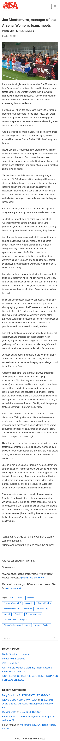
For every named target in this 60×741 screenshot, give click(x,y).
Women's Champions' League (17, 625)
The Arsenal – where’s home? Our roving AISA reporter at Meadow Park (28, 704)
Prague (23, 620)
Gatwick (18, 614)
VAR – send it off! (10, 663)
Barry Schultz (8, 695)
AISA (20, 598)
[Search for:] (30, 638)
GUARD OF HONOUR (31, 712)
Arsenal (30, 598)
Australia (29, 603)
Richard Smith (9, 712)
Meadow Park (10, 620)
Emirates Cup (43, 609)
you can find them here (32, 577)
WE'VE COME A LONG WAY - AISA (19, 700)
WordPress (39, 738)
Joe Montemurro (33, 614)
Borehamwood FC (12, 609)
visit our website (14, 588)
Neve (17, 738)
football (7, 614)
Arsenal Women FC (12, 603)
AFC (12, 598)
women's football (42, 625)
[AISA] (10, 6)
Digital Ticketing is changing (16, 654)
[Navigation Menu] (54, 6)
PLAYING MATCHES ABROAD (34, 695)
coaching (28, 609)
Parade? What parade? (13, 658)
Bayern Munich (44, 603)
